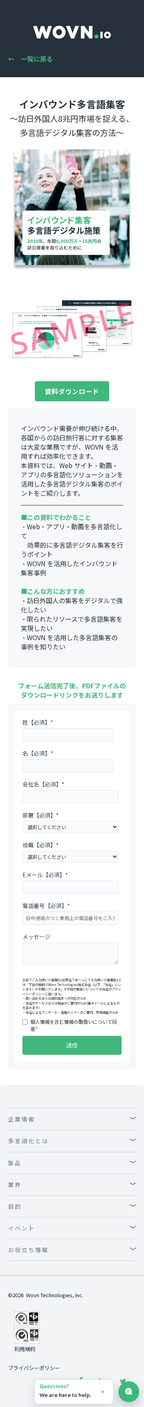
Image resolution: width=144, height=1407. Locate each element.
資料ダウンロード (72, 391)
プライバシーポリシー (34, 1368)
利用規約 (24, 1349)
